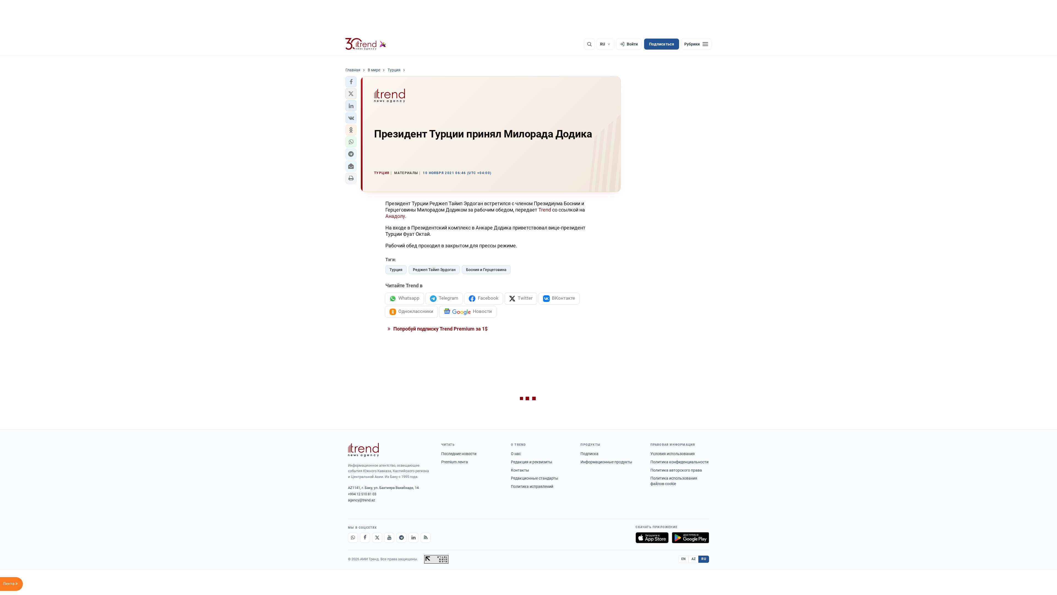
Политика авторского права (676, 470)
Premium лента (454, 462)
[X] (377, 538)
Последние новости (458, 453)
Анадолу (395, 216)
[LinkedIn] (413, 538)
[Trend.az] (365, 44)
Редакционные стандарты (534, 478)
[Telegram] (401, 538)
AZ (693, 559)
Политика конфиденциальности (679, 462)
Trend (545, 210)
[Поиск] (589, 44)
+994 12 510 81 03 (362, 494)
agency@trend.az (361, 500)
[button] (351, 82)
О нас (516, 453)
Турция (395, 269)
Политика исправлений (532, 486)
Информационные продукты (606, 462)
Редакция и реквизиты (531, 462)
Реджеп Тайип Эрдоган (434, 269)
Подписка (589, 453)
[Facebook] (365, 538)
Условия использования (672, 453)
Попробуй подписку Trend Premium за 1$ (439, 329)
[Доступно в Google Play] (690, 537)
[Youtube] (389, 538)
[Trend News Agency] (363, 450)
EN (683, 559)
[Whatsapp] (353, 538)
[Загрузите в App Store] (652, 537)
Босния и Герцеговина (486, 269)
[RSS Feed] (426, 538)
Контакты (520, 470)
